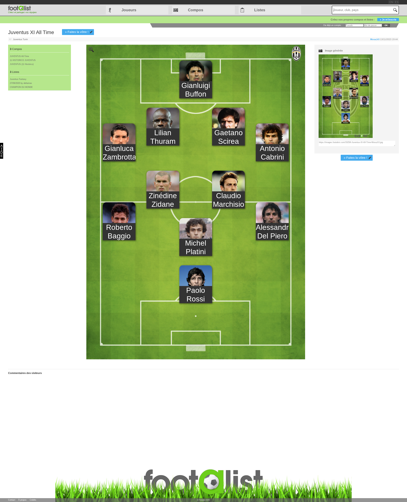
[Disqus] (32, 417)
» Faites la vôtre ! (76, 32)
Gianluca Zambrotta (119, 152)
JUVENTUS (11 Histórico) (22, 64)
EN (391, 2)
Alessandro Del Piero (272, 231)
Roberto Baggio (119, 231)
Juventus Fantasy (18, 79)
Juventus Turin (20, 39)
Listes (259, 10)
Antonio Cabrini (272, 152)
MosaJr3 (374, 39)
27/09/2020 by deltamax (21, 83)
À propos (22, 500)
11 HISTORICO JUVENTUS (23, 60)
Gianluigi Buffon (195, 89)
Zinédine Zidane (163, 200)
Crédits (33, 500)
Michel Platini (195, 247)
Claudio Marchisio (228, 200)
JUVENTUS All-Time (19, 56)
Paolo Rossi (195, 294)
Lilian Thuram (163, 137)
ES (396, 2)
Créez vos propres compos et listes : (363, 19)
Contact (11, 500)
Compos (195, 10)
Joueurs (128, 10)
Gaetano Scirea (228, 137)
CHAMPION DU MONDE (21, 87)
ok (386, 25)
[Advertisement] (39, 118)
